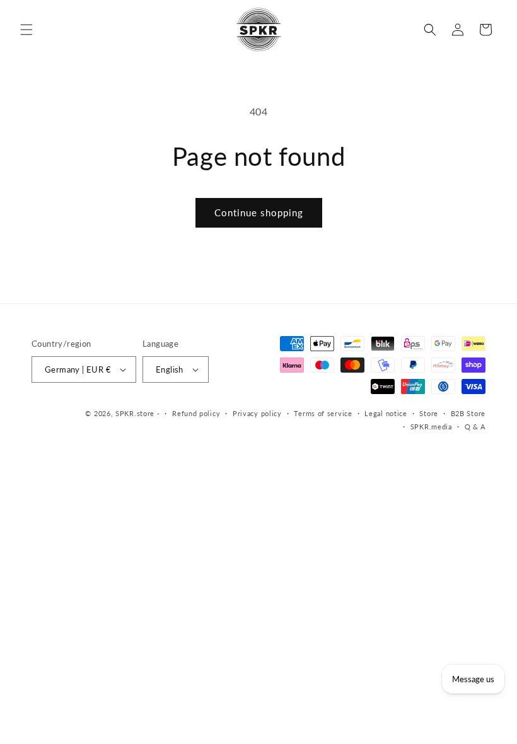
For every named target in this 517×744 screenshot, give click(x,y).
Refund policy (196, 413)
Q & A (475, 426)
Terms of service (323, 413)
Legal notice (385, 413)
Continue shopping (258, 212)
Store (428, 413)
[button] (26, 30)
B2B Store (468, 413)
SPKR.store (134, 413)
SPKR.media (431, 426)
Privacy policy (257, 413)
